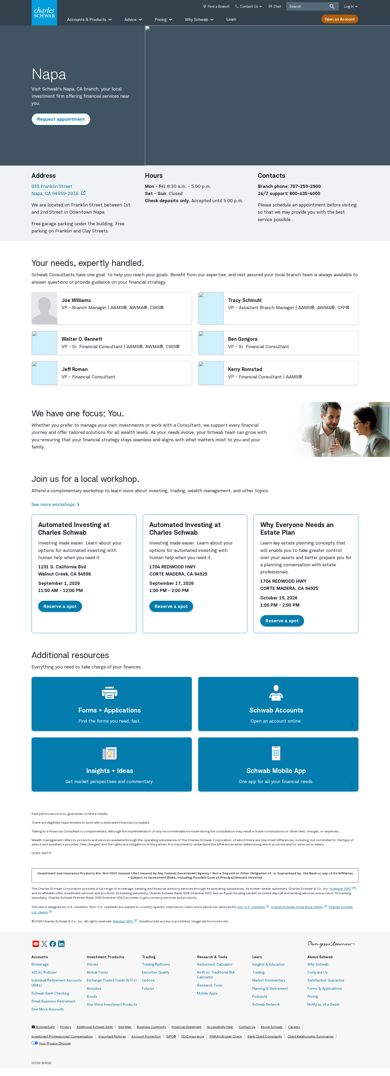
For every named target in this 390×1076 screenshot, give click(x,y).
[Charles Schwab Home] (44, 12)
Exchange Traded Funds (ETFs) (112, 980)
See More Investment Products (112, 1004)
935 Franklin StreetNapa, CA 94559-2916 (59, 190)
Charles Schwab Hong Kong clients (297, 907)
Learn (231, 19)
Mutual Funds (97, 972)
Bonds (92, 996)
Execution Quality (156, 972)
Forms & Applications (324, 988)
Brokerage (40, 964)
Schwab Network (266, 1004)
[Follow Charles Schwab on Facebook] (53, 944)
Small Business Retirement (53, 1001)
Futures (148, 988)
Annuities (94, 988)
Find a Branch (218, 6)
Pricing (312, 996)
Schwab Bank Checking (50, 993)
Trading (258, 972)
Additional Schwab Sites (95, 1027)
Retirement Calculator (215, 964)
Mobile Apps (207, 993)
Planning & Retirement (270, 988)
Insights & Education (268, 964)
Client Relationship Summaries (310, 1036)
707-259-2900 (305, 186)
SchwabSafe (45, 1027)
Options (148, 980)
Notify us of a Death (323, 1004)
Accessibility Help (220, 1027)
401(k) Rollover (44, 972)
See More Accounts (48, 1009)
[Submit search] (332, 6)
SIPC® (171, 1036)
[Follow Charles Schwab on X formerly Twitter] (44, 944)
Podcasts (259, 996)
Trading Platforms (156, 964)
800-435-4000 (304, 193)
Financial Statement (186, 1027)
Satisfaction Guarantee (325, 980)
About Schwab (272, 1027)
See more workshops (53, 504)
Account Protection (146, 1036)
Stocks (92, 964)
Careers (294, 1027)
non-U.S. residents (251, 907)
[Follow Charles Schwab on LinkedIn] (61, 944)
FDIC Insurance (192, 1036)
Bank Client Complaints (265, 1036)
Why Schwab (317, 964)
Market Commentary (268, 980)
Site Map (124, 1027)
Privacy (65, 1027)
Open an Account (340, 19)
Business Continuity (151, 1027)
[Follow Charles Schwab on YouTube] (36, 944)
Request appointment (63, 119)
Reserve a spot (62, 606)
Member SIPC (123, 921)
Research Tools (210, 985)
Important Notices (112, 1036)
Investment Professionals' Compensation (62, 1036)
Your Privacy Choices (55, 1043)
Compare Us (317, 972)
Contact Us (247, 1027)
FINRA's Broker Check (226, 1036)
